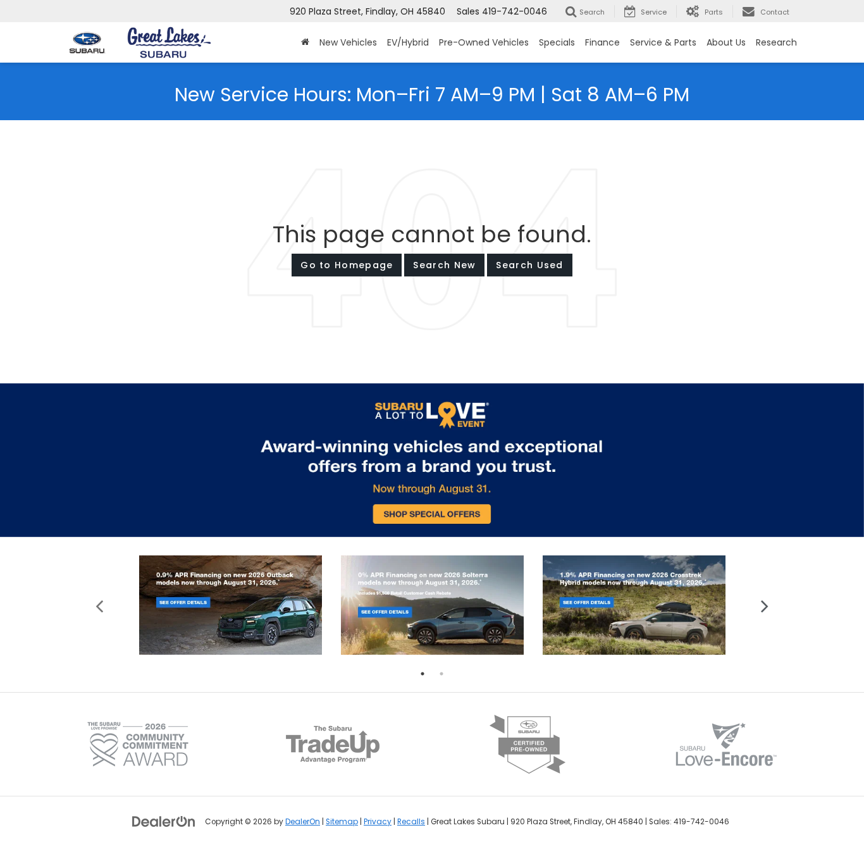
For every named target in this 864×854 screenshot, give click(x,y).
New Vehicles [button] (348, 42)
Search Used (529, 265)
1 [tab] (422, 673)
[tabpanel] (230, 605)
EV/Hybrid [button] (408, 42)
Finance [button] (602, 42)
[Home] (305, 42)
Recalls (411, 822)
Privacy (378, 822)
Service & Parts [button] (663, 42)
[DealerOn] (164, 821)
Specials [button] (557, 42)
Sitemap (342, 822)
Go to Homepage (346, 265)
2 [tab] (441, 673)
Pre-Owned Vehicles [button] (484, 42)
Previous (100, 605)
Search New (444, 265)
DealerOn (302, 822)
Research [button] (776, 42)
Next (764, 605)
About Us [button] (726, 42)
